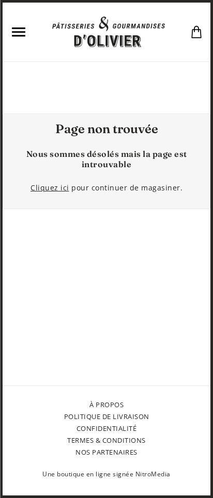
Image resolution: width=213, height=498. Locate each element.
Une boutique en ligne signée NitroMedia (106, 474)
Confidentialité (107, 428)
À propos (106, 404)
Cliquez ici (50, 187)
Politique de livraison (106, 416)
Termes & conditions (106, 440)
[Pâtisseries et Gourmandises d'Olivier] (108, 31)
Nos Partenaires (106, 452)
